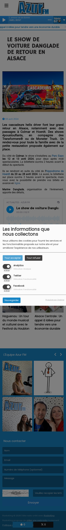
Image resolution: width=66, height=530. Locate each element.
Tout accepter (12, 257)
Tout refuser (34, 257)
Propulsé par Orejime (54, 300)
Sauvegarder (11, 300)
